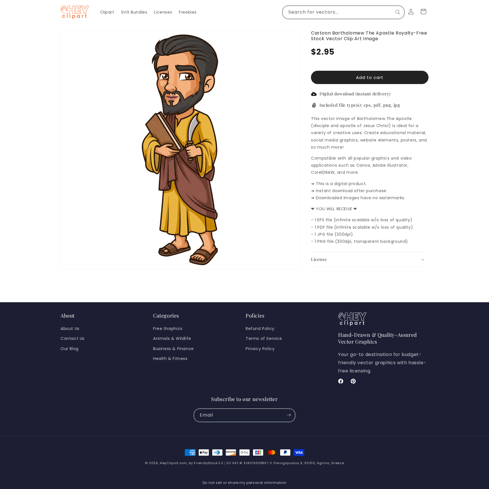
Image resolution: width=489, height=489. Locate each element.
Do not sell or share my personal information (244, 482)
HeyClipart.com (173, 463)
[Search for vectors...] (398, 12)
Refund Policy (260, 328)
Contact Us (73, 338)
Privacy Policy (260, 348)
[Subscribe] (288, 415)
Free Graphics (168, 328)
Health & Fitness (170, 358)
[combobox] (343, 12)
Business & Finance (173, 348)
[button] (369, 259)
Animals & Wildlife (172, 338)
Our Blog (70, 348)
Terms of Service (264, 338)
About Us (70, 328)
